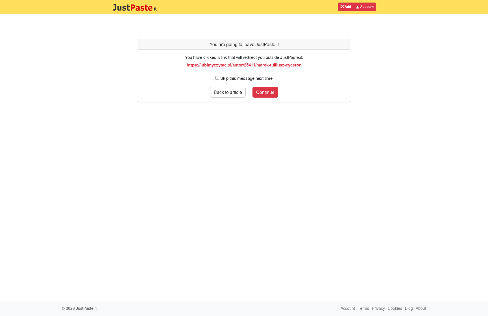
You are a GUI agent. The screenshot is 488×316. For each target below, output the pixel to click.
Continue (265, 92)
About (421, 308)
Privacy (378, 308)
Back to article (228, 92)
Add (347, 6)
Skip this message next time (246, 78)
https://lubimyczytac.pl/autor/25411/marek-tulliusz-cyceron (244, 65)
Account (366, 6)
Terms (363, 308)
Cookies (395, 308)
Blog (409, 308)
